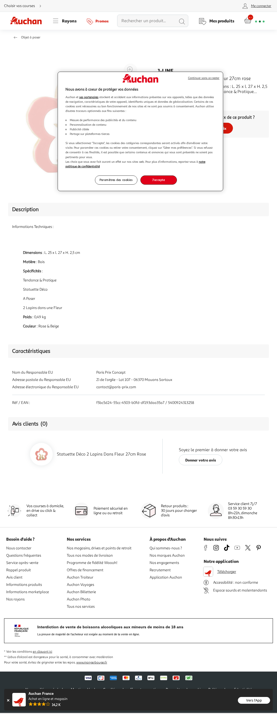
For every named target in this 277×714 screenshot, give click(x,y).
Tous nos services (81, 606)
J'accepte (158, 180)
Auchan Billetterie (81, 592)
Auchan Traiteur (80, 577)
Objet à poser (30, 37)
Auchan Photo (78, 599)
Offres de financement (85, 570)
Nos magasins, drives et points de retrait (99, 548)
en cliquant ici (42, 652)
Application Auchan (166, 577)
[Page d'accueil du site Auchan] (28, 21)
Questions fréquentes (23, 555)
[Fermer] (8, 700)
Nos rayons (15, 599)
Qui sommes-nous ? (166, 548)
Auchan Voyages (80, 584)
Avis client (14, 577)
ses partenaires (88, 97)
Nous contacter (18, 548)
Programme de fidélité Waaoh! (92, 562)
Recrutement (160, 570)
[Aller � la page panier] (254, 21)
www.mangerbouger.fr (91, 662)
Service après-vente (22, 562)
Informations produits (24, 584)
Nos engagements (164, 562)
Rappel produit (18, 570)
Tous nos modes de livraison (90, 555)
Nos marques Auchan (167, 555)
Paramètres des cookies (116, 180)
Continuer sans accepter (203, 78)
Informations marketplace (27, 592)
